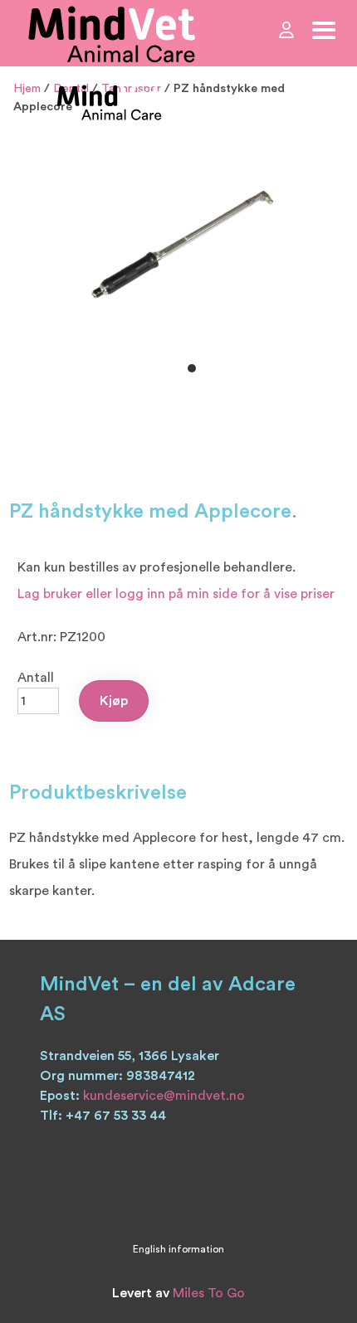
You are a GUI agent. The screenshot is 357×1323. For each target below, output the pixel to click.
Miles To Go (209, 1293)
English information (178, 1249)
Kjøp (114, 701)
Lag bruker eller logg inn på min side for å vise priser (176, 594)
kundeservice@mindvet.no (164, 1095)
